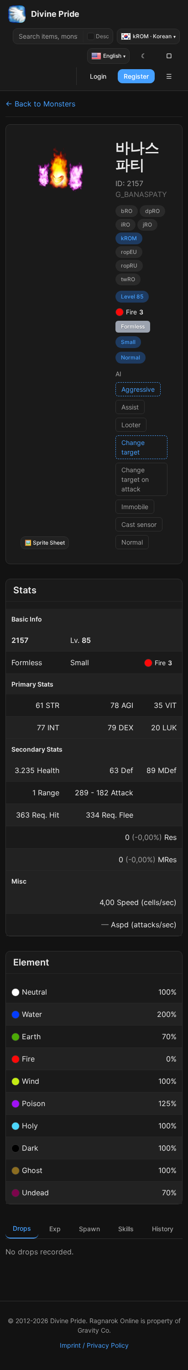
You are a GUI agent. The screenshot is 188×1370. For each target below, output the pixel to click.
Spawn (89, 1229)
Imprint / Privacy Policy (94, 1345)
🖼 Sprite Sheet (45, 542)
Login (98, 76)
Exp (55, 1229)
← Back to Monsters (40, 103)
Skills (126, 1229)
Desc (102, 36)
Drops (22, 1228)
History (162, 1229)
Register (136, 76)
